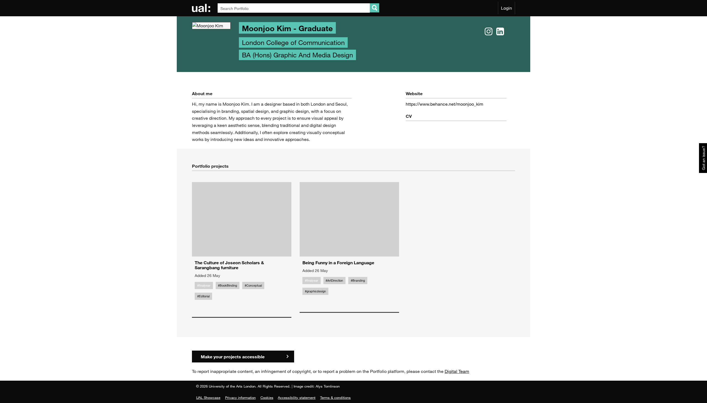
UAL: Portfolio (202, 8)
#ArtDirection (334, 280)
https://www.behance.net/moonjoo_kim (444, 104)
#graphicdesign (315, 291)
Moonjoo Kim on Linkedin (500, 31)
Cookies (266, 397)
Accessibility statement (296, 397)
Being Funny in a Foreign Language (338, 262)
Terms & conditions (335, 397)
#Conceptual (253, 285)
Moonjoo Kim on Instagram (488, 31)
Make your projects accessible (233, 356)
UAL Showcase (208, 397)
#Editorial (203, 296)
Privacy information (240, 397)
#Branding (358, 280)
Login (506, 8)
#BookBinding (227, 285)
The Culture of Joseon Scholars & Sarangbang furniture (229, 265)
